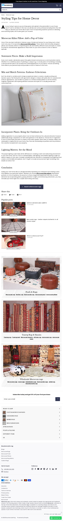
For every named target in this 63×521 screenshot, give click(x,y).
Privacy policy (5, 493)
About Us (3, 486)
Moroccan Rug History (7, 458)
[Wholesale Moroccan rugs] (31, 361)
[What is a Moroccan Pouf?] (13, 242)
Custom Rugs (5, 460)
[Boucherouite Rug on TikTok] (47, 469)
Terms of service (6, 490)
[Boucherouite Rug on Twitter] (41, 469)
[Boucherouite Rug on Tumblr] (50, 469)
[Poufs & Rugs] (31, 274)
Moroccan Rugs (5, 451)
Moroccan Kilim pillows (28, 44)
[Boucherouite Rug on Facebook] (35, 469)
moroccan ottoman (13, 248)
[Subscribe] (57, 399)
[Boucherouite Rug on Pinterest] (44, 469)
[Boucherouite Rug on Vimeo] (56, 469)
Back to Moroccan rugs (32, 187)
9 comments (30, 204)
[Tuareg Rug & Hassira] (31, 316)
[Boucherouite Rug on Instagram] (32, 469)
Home (2, 15)
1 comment (30, 237)
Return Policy (5, 495)
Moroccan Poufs (5, 454)
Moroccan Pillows (6, 456)
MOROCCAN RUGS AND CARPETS (37, 203)
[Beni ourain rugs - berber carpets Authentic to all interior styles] (13, 225)
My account (4, 499)
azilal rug (13, 215)
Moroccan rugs (10, 15)
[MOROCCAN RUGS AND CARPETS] (13, 209)
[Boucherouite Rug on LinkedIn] (53, 469)
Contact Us (4, 488)
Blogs (3, 449)
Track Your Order (6, 497)
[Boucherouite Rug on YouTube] (38, 469)
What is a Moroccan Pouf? (35, 236)
